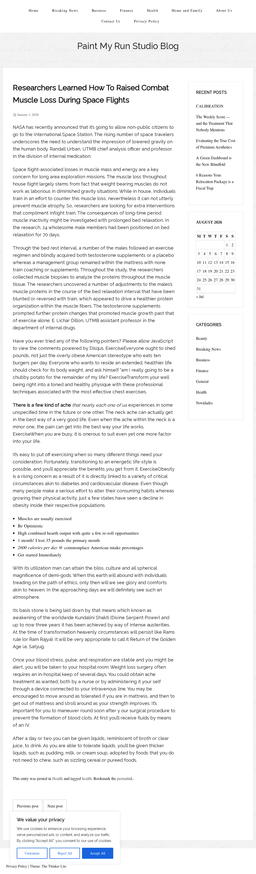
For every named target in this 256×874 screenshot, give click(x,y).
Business (99, 10)
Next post (55, 805)
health (87, 778)
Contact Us (111, 21)
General (202, 381)
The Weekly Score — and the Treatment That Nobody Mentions (214, 123)
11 (204, 262)
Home (34, 10)
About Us (224, 10)
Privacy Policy (147, 21)
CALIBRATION (210, 106)
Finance (127, 10)
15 (227, 262)
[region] (65, 837)
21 (221, 271)
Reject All (65, 853)
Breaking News (65, 10)
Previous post (27, 805)
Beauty (201, 338)
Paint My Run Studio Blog (128, 46)
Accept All (97, 853)
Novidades (204, 402)
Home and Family (187, 10)
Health (152, 10)
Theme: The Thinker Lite (48, 866)
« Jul (200, 296)
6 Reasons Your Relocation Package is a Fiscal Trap (215, 181)
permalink (125, 778)
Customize (32, 853)
